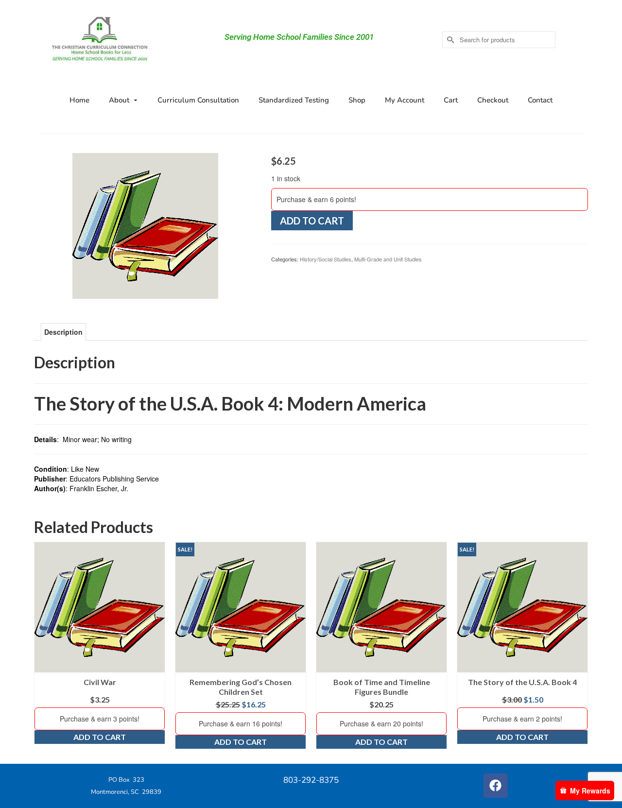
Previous (42, 645)
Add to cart (312, 220)
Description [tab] (63, 332)
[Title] (145, 225)
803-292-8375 (311, 780)
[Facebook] (496, 786)
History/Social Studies (325, 259)
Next (579, 645)
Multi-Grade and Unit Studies (388, 259)
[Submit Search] (449, 39)
